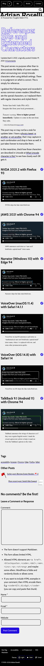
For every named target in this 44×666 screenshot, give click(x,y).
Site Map (4, 650)
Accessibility (15, 650)
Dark (31, 657)
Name (4, 594)
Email (4, 606)
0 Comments (10, 61)
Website (4, 617)
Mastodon (5, 652)
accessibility (5, 462)
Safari (38, 462)
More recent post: (22, 481)
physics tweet (27, 133)
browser (14, 462)
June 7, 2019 (20, 125)
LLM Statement (27, 650)
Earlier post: (22, 474)
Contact (38, 4)
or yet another (15, 137)
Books (28, 4)
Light (22, 657)
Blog (4, 4)
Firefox (32, 462)
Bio (18, 4)
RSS (36, 650)
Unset (40, 657)
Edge (27, 462)
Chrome (20, 462)
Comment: (5, 507)
